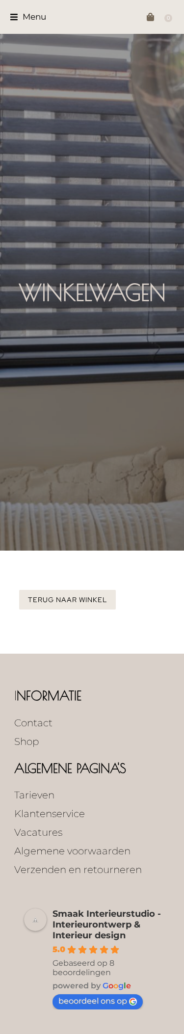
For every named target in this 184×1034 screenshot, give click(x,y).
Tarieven (34, 795)
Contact (33, 723)
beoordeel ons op (92, 1001)
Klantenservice (49, 814)
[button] (28, 17)
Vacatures (38, 832)
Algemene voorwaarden (72, 851)
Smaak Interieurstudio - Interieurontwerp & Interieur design (107, 924)
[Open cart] (152, 17)
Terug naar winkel (67, 599)
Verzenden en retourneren (78, 869)
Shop (26, 741)
